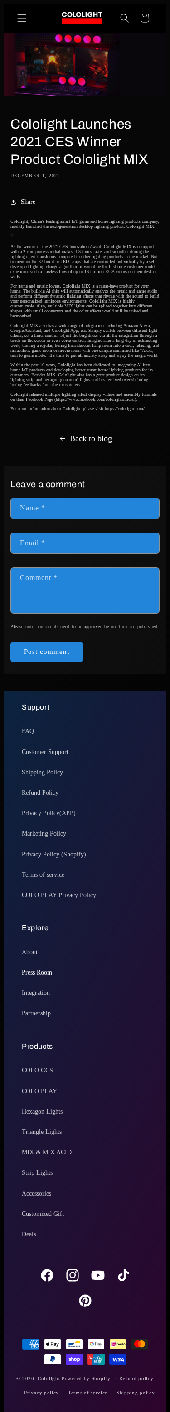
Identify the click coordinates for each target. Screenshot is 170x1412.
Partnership (36, 1013)
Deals (29, 1234)
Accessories (36, 1193)
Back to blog (91, 438)
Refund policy (136, 1378)
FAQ (28, 731)
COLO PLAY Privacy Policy (59, 895)
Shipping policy (136, 1392)
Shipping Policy (42, 772)
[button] (22, 18)
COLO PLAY (39, 1091)
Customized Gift (43, 1213)
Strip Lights (37, 1172)
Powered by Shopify (86, 1378)
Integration (36, 992)
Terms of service (43, 874)
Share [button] (28, 201)
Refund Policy (40, 792)
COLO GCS (37, 1070)
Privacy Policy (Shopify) (54, 854)
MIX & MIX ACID (47, 1152)
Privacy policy (41, 1392)
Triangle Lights (42, 1132)
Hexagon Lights (42, 1111)
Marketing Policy (44, 833)
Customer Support (45, 752)
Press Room (37, 972)
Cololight (49, 1378)
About (30, 952)
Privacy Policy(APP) (49, 813)
